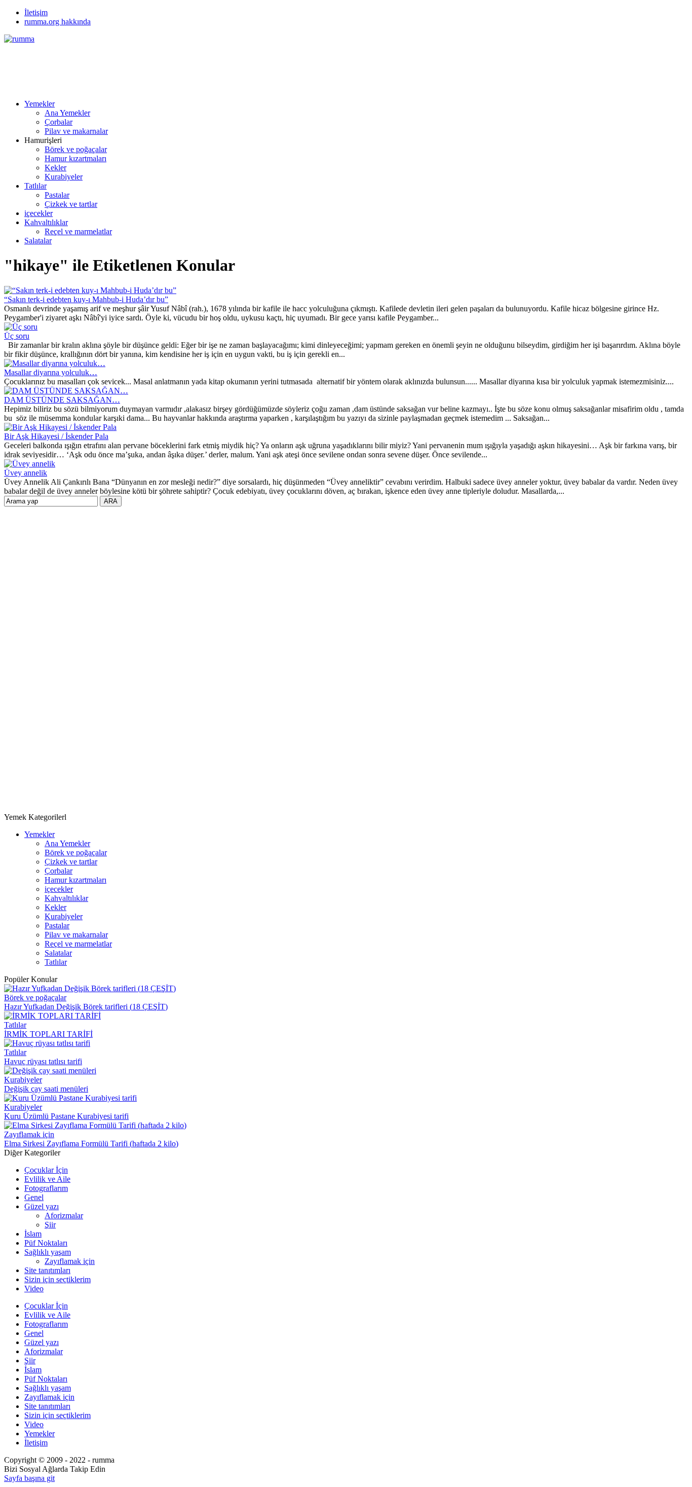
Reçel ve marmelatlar (78, 231)
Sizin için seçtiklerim (57, 1279)
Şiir (50, 1224)
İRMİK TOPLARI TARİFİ (48, 1034)
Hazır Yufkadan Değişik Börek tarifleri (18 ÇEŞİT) (86, 1006)
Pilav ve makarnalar (76, 131)
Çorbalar (58, 122)
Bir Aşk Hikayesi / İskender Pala (56, 436)
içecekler (38, 213)
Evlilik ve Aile (47, 1179)
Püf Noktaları (45, 1243)
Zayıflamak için (29, 1134)
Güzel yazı (41, 1206)
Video (34, 1288)
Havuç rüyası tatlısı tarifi (43, 1061)
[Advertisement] (188, 66)
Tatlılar (35, 186)
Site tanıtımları (47, 1270)
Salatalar (38, 240)
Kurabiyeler (64, 176)
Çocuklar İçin (46, 1170)
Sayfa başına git (29, 1478)
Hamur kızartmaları (75, 158)
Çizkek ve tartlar (71, 204)
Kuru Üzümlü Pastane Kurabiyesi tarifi (66, 1116)
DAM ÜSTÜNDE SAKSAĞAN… (62, 399)
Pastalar (57, 195)
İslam (33, 1233)
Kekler (55, 167)
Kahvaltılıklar (46, 222)
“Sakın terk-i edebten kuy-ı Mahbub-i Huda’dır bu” (86, 299)
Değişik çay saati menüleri (46, 1088)
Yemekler (39, 103)
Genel (34, 1197)
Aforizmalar (64, 1215)
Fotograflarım (46, 1188)
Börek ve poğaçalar (76, 149)
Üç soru (16, 336)
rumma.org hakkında (57, 21)
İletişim (36, 12)
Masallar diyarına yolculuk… (50, 372)
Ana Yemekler (67, 112)
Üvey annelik (25, 472)
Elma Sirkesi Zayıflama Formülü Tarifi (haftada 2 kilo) (91, 1143)
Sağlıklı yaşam (47, 1252)
